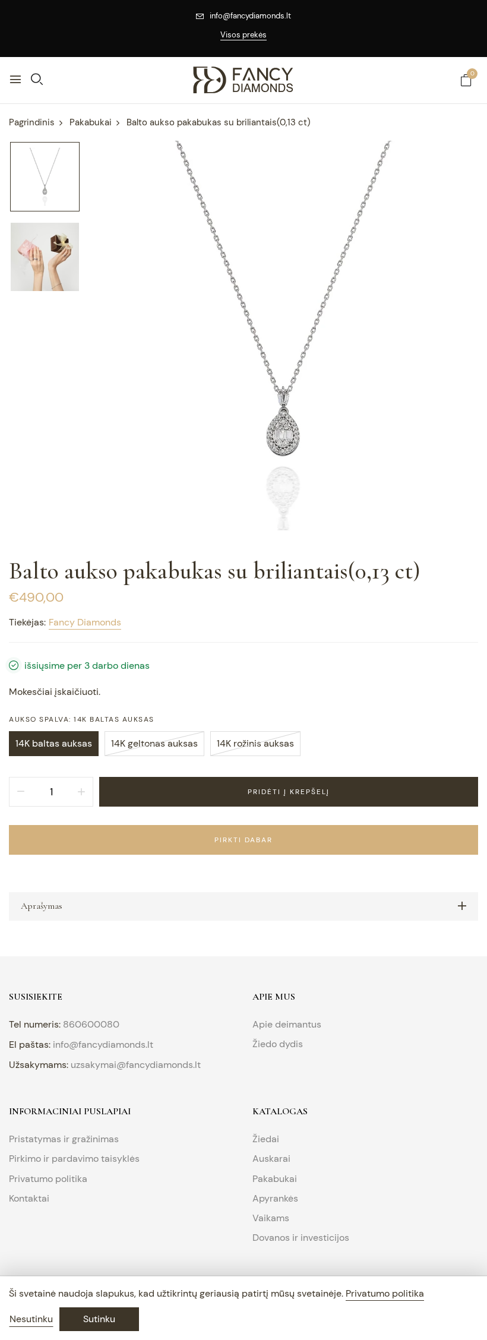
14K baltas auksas (53, 743)
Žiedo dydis (277, 1044)
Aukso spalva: (81, 719)
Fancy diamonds (85, 622)
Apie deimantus (286, 1024)
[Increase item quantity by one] (81, 792)
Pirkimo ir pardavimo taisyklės (74, 1158)
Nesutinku (31, 1319)
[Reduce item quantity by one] (21, 792)
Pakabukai (274, 1178)
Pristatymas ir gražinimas (64, 1139)
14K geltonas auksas (154, 743)
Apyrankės (275, 1198)
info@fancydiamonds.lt (250, 16)
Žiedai (265, 1139)
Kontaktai (29, 1198)
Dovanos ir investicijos (300, 1237)
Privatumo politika (48, 1178)
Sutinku (99, 1319)
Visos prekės (243, 35)
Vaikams (270, 1218)
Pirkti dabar (243, 840)
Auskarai (271, 1158)
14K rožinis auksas (255, 743)
